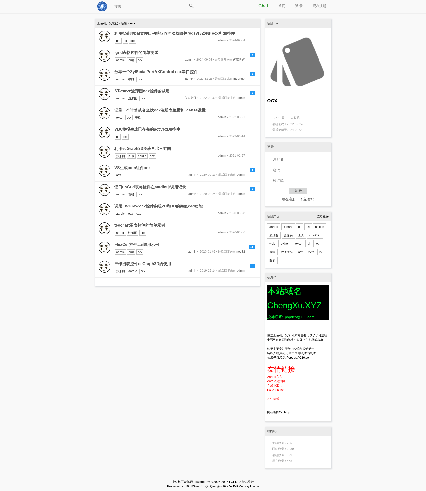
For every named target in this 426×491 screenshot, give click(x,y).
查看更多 (323, 216)
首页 (281, 6)
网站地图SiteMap (278, 412)
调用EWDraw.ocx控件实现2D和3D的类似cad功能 (158, 206)
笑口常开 (191, 98)
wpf (318, 243)
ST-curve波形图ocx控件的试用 (142, 91)
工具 (301, 235)
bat (118, 41)
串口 (131, 79)
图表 (131, 156)
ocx (132, 41)
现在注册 (319, 6)
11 (251, 247)
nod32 (240, 251)
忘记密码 (307, 199)
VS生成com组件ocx (132, 168)
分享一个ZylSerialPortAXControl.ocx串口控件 (156, 72)
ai (309, 243)
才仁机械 (273, 399)
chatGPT (315, 235)
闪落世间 (239, 59)
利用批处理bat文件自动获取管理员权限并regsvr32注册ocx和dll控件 (174, 33)
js (321, 252)
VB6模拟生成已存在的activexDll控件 (147, 129)
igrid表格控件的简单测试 (136, 52)
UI (308, 227)
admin (222, 40)
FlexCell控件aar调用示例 (136, 244)
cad (138, 213)
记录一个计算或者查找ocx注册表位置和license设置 (160, 110)
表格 (131, 60)
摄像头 (288, 235)
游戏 (311, 252)
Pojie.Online (275, 390)
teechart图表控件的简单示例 (139, 225)
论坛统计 (248, 482)
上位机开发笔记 (108, 23)
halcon (319, 227)
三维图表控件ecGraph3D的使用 (142, 264)
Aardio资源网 (276, 381)
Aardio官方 (274, 377)
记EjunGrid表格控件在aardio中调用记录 (150, 187)
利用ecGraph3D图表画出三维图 (142, 148)
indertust (239, 78)
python (285, 243)
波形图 (132, 98)
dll (125, 41)
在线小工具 (274, 385)
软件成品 (287, 252)
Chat (263, 5)
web (272, 243)
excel (119, 117)
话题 (124, 23)
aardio (120, 60)
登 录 (299, 6)
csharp (288, 227)
